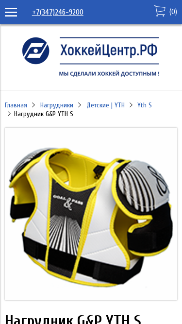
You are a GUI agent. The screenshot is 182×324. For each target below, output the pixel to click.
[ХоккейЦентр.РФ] (91, 76)
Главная (16, 105)
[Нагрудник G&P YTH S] (91, 297)
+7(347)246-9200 (57, 12)
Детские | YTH (105, 105)
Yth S (144, 105)
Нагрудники (56, 105)
